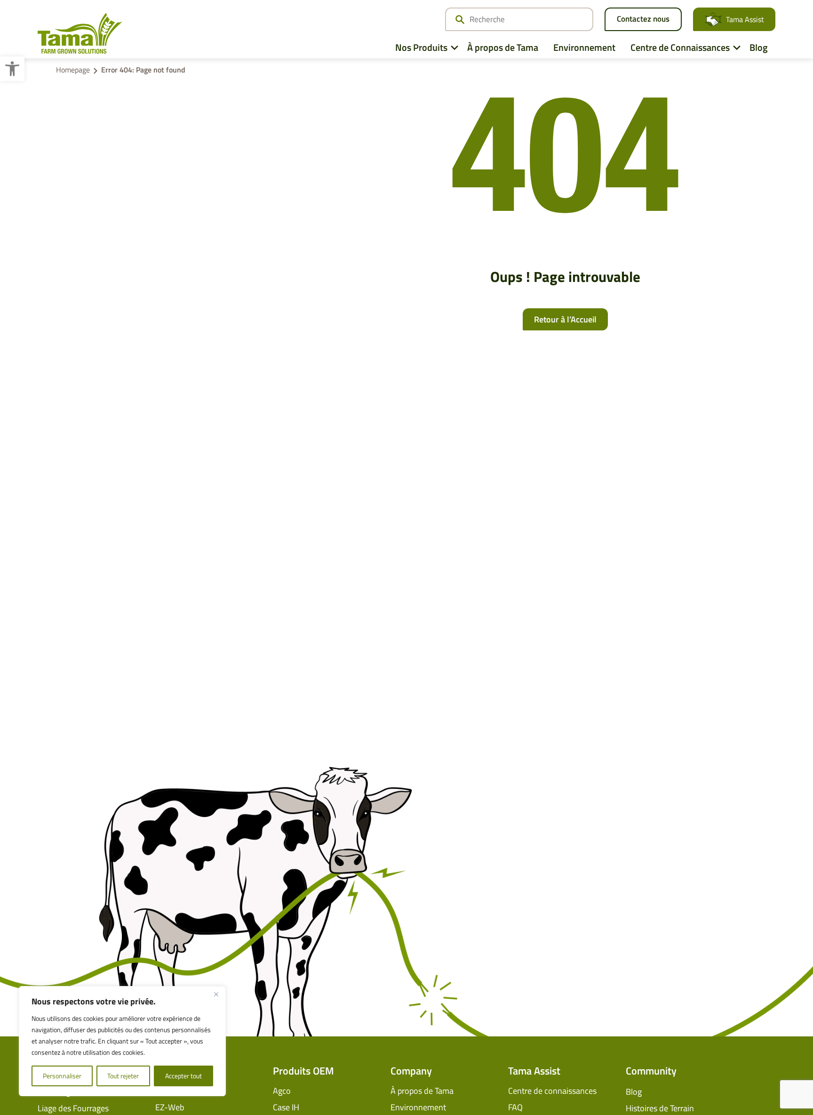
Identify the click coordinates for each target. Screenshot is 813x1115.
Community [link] (651, 1071)
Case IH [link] (286, 1107)
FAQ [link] (515, 1107)
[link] (12, 68)
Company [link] (411, 1070)
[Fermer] (216, 994)
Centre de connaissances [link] (552, 1091)
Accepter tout (183, 1076)
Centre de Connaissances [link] (680, 47)
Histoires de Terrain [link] (660, 1108)
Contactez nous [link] (643, 19)
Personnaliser (62, 1076)
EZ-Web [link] (169, 1107)
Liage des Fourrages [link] (73, 1108)
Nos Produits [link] (421, 47)
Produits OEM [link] (303, 1070)
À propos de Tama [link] (502, 47)
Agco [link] (282, 1091)
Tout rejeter (123, 1076)
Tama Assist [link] (745, 19)
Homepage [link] (73, 69)
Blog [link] (758, 47)
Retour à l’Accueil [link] (565, 319)
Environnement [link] (584, 47)
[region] (122, 1041)
